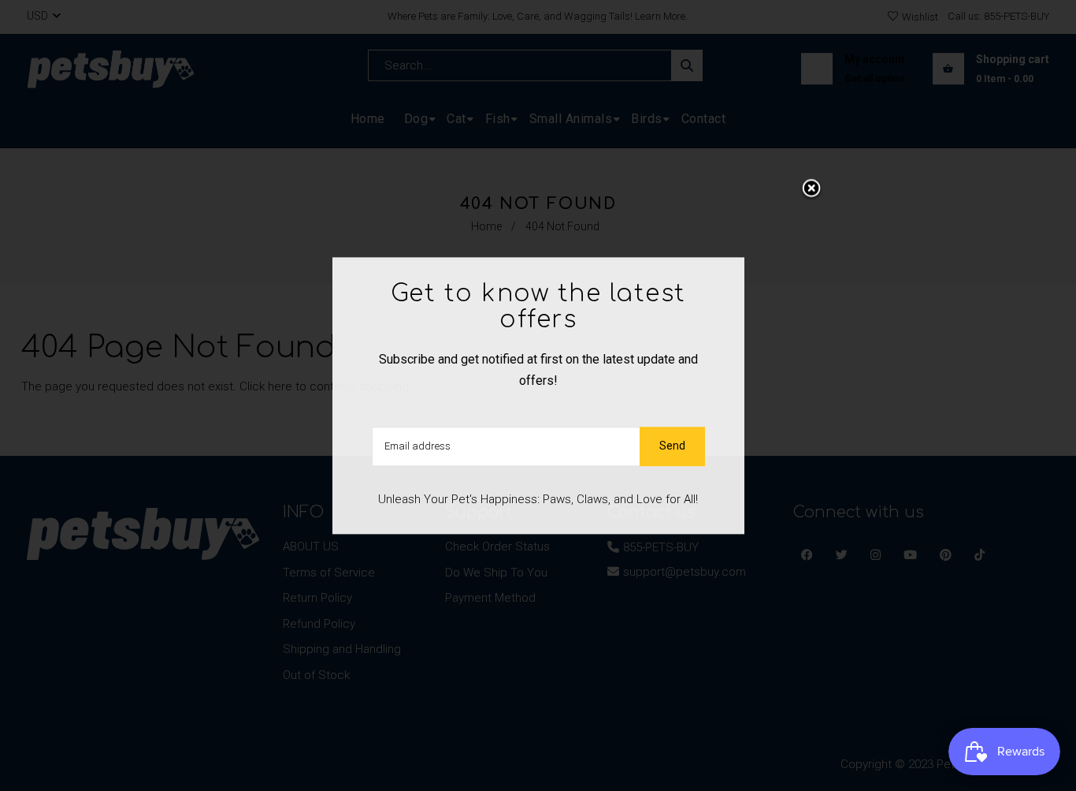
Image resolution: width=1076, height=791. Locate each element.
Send (672, 445)
